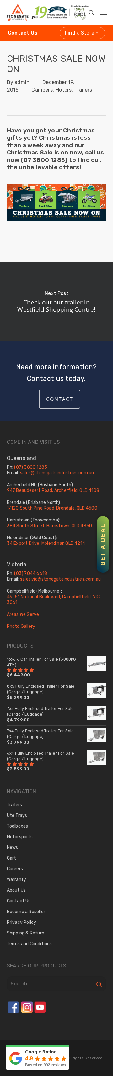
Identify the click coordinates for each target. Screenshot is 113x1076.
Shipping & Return (25, 933)
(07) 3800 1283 (30, 467)
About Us (16, 890)
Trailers (83, 90)
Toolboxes (17, 826)
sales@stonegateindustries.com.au (57, 473)
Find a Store (79, 33)
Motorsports (20, 836)
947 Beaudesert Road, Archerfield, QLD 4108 (53, 490)
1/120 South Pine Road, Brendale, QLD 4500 (52, 508)
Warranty (16, 879)
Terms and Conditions (29, 943)
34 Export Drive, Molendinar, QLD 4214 (46, 543)
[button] (99, 11)
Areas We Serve (23, 614)
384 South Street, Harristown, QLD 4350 (49, 525)
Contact (59, 399)
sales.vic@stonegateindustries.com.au (60, 579)
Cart (11, 858)
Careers (15, 869)
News (12, 847)
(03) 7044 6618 (30, 573)
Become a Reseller (26, 911)
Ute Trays (17, 815)
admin (22, 82)
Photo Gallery (21, 626)
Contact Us (22, 33)
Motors (63, 90)
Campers (41, 90)
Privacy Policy (21, 922)
